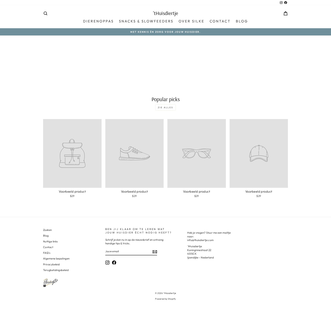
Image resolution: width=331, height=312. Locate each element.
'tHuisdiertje (165, 13)
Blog (242, 21)
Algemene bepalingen (56, 258)
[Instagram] (107, 262)
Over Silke (191, 21)
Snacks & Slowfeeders (146, 21)
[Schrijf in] (155, 251)
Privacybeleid (51, 264)
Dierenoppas (98, 21)
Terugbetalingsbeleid (56, 270)
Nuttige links (50, 241)
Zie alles (165, 107)
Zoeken (47, 230)
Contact (220, 21)
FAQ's (46, 252)
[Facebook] (114, 262)
